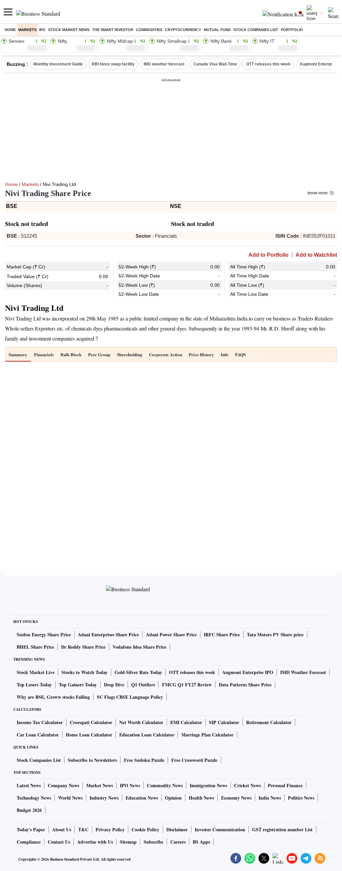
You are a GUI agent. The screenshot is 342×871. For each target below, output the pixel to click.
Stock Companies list (255, 30)
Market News (99, 785)
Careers (178, 841)
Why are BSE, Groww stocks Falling (53, 696)
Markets (27, 30)
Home (10, 30)
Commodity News (165, 785)
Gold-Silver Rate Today (138, 672)
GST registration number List (282, 829)
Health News (201, 797)
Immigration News (208, 785)
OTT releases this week (268, 64)
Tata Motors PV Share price (275, 634)
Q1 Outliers (143, 684)
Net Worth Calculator (141, 722)
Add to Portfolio (268, 255)
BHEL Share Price (35, 646)
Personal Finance (285, 785)
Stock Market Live (35, 672)
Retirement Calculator (269, 722)
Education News (142, 797)
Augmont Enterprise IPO (247, 672)
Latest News (29, 785)
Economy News (236, 797)
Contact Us (59, 841)
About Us (61, 829)
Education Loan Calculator (146, 734)
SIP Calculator (224, 722)
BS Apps (201, 841)
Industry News (104, 797)
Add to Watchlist (316, 255)
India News (270, 797)
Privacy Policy (110, 829)
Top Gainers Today (78, 684)
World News (70, 797)
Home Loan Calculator (89, 734)
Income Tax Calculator (40, 722)
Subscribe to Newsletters (92, 760)
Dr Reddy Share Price (83, 646)
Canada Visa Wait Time (215, 64)
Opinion (173, 797)
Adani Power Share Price (171, 634)
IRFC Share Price (222, 634)
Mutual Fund (217, 30)
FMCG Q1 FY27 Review (187, 684)
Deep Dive (114, 684)
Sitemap (128, 841)
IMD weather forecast (164, 64)
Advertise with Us (95, 841)
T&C (83, 829)
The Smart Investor (112, 30)
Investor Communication (220, 829)
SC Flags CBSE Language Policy (130, 696)
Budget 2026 (29, 810)
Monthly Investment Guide (58, 64)
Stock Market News (69, 30)
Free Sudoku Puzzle (144, 760)
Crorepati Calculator (91, 722)
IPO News (130, 785)
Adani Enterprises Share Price (108, 634)
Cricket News (247, 785)
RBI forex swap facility (113, 64)
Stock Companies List (39, 760)
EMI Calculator (186, 722)
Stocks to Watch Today (84, 672)
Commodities (149, 30)
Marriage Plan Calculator (207, 734)
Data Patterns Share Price (245, 684)
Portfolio (292, 30)
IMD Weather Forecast (303, 672)
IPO (42, 30)
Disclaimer (177, 829)
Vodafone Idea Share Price (139, 646)
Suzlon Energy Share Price (44, 634)
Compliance (29, 841)
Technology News (34, 797)
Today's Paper (31, 829)
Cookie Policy (145, 829)
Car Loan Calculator (38, 734)
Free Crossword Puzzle (194, 760)
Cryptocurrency (183, 30)
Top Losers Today (34, 684)
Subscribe (153, 841)
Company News (63, 785)
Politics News (301, 797)
